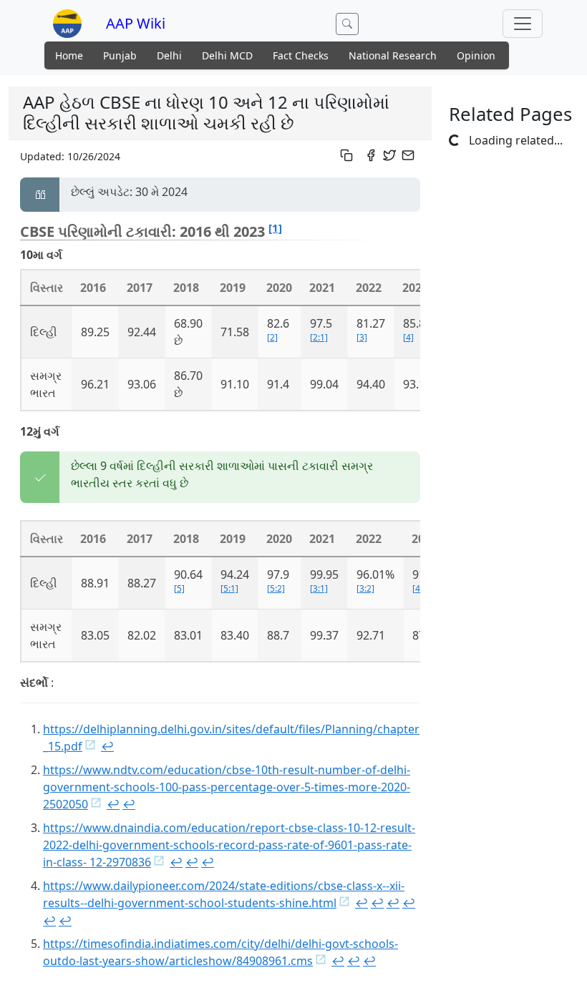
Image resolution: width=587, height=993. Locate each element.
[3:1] (319, 588)
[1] (275, 227)
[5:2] (276, 588)
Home (69, 55)
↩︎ (107, 746)
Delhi (169, 55)
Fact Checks (301, 55)
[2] (272, 337)
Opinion (476, 55)
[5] (179, 588)
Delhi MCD (227, 55)
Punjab (120, 55)
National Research (393, 55)
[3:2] (365, 588)
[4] (408, 337)
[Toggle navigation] (523, 23)
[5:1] (229, 588)
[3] (361, 337)
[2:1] (319, 337)
